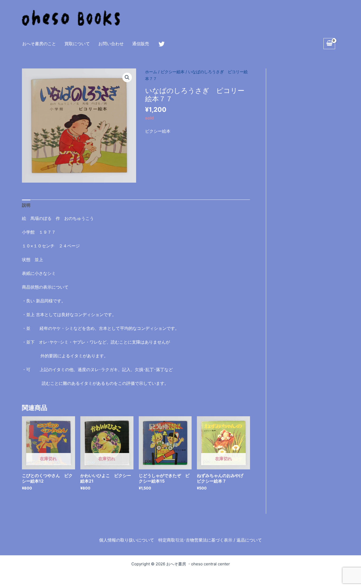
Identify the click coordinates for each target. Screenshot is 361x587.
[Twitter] (162, 44)
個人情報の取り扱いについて (126, 540)
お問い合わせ (111, 43)
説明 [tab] (26, 205)
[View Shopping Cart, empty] (329, 43)
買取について (77, 43)
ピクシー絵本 (172, 72)
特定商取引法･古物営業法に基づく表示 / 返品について (210, 540)
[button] (127, 77)
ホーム (151, 72)
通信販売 (140, 43)
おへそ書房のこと (39, 43)
